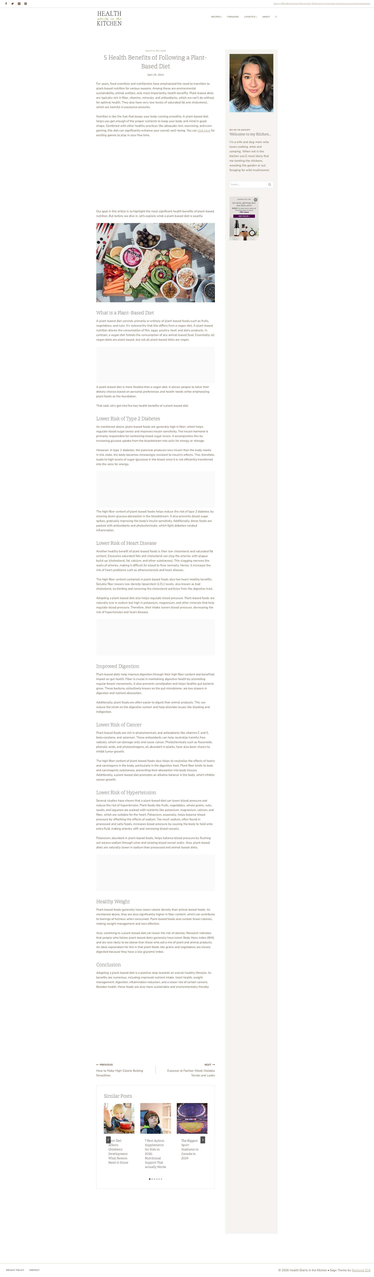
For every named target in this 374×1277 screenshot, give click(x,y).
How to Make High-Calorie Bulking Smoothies (119, 1070)
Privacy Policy (15, 1270)
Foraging (233, 17)
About (266, 17)
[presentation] (119, 1118)
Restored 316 (361, 1270)
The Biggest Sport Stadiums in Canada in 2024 (189, 1149)
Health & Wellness (155, 51)
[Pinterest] (25, 3)
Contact (34, 1270)
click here (204, 130)
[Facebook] (6, 3)
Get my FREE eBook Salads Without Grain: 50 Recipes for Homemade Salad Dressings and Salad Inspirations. (322, 3)
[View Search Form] (276, 17)
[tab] (149, 1179)
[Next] (202, 1139)
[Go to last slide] (108, 1139)
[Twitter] (12, 3)
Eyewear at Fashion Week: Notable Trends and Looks (191, 1070)
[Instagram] (19, 3)
